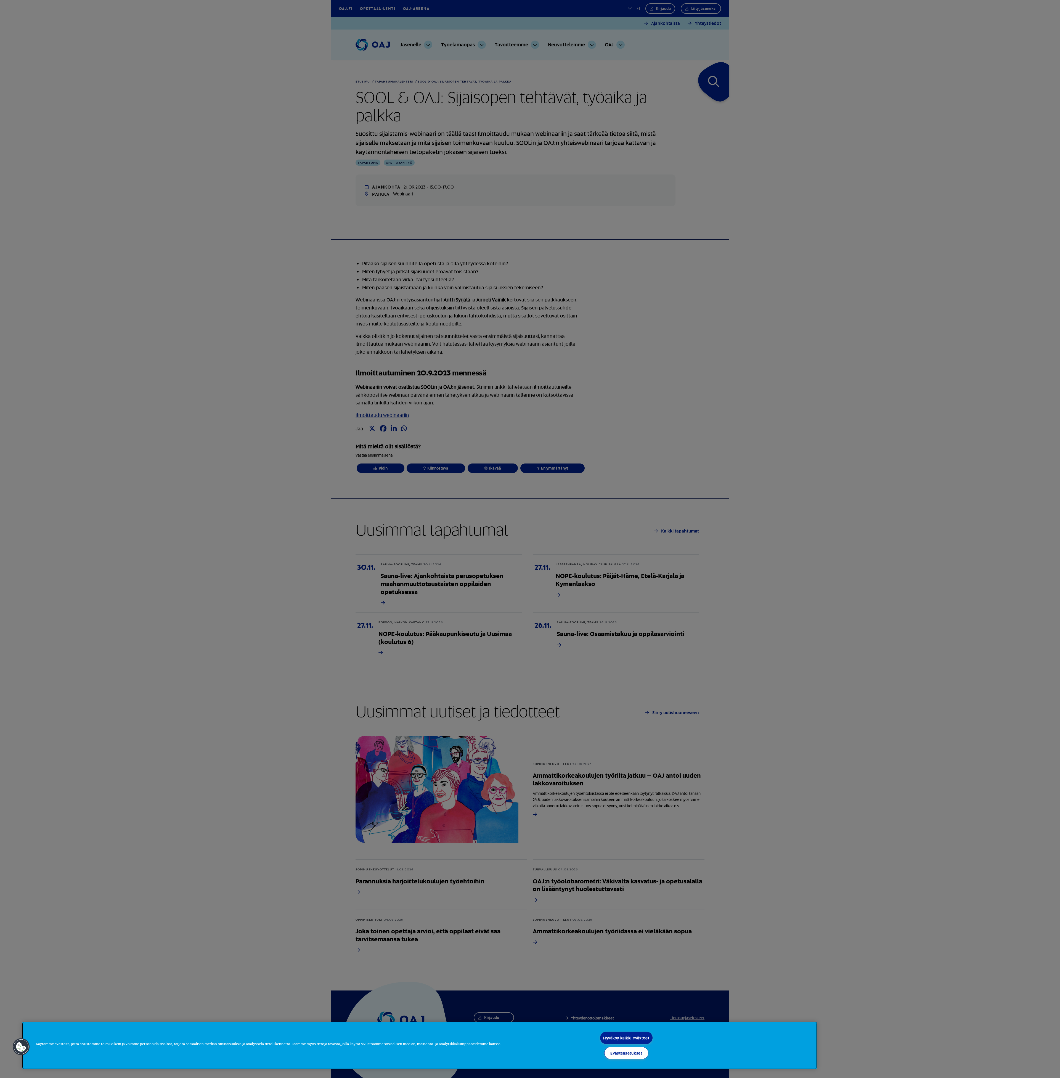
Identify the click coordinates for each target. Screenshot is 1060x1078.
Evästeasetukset (626, 1053)
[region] (419, 1045)
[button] (21, 1047)
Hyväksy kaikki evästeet (626, 1037)
